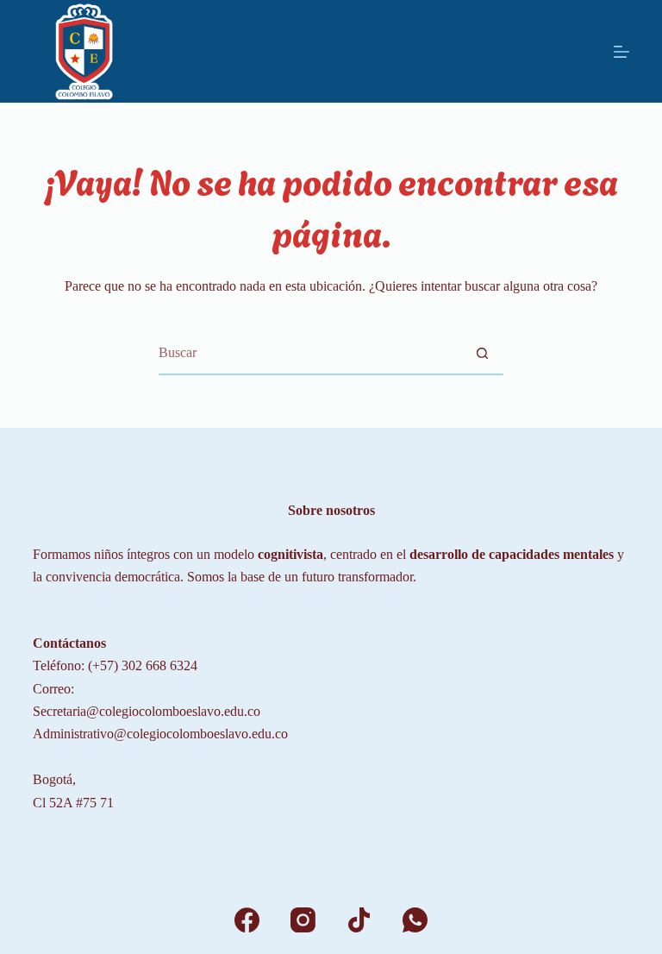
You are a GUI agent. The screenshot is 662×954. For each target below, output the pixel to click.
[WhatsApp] (415, 919)
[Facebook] (246, 919)
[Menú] (621, 52)
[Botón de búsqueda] (481, 352)
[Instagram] (302, 919)
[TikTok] (359, 919)
